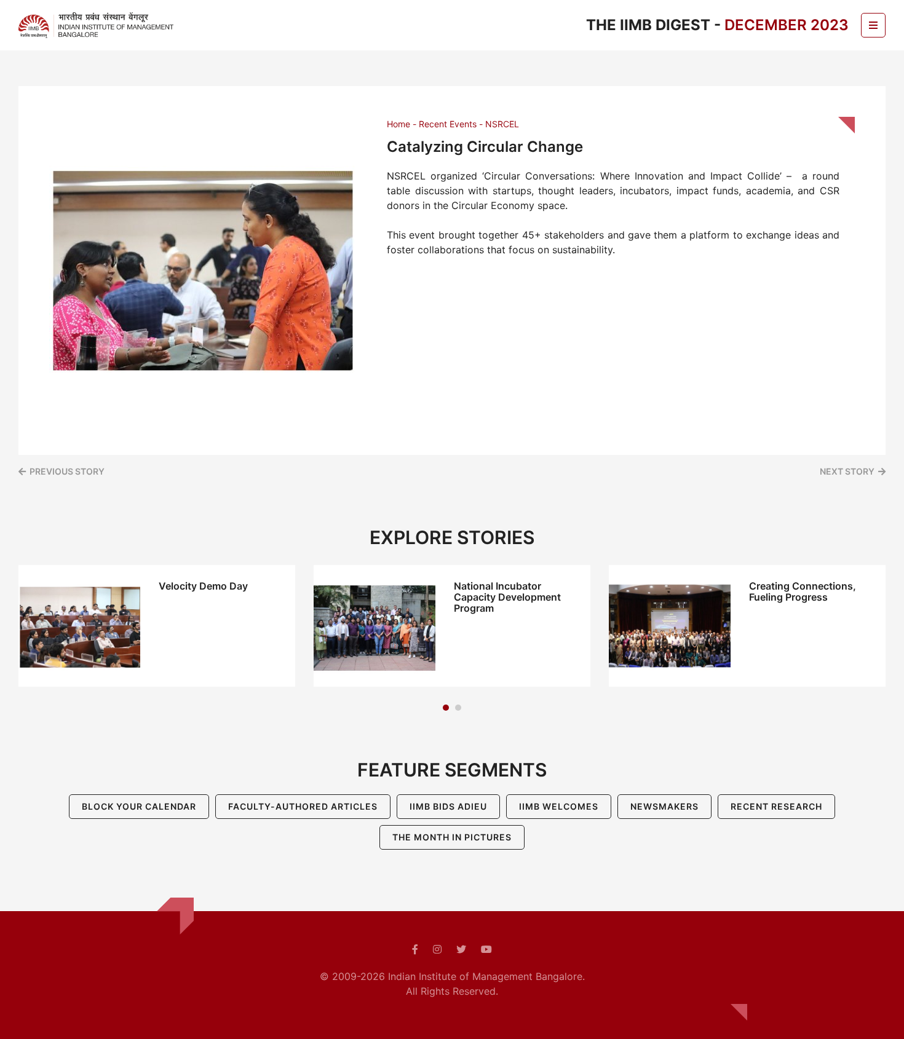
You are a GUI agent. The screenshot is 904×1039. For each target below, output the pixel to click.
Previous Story (67, 471)
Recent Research (776, 806)
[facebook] (415, 949)
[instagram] (437, 949)
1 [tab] (446, 708)
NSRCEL (502, 124)
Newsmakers (664, 806)
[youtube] (486, 949)
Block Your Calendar (139, 806)
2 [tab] (458, 708)
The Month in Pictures (452, 837)
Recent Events (448, 124)
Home (398, 124)
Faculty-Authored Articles (303, 806)
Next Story (847, 471)
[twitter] (461, 949)
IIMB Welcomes (558, 806)
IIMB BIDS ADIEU (448, 806)
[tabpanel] (156, 626)
